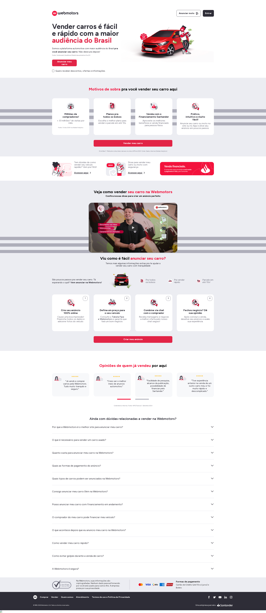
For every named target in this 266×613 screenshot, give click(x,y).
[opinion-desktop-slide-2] (142, 399)
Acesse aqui (81, 172)
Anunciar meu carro (64, 63)
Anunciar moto (186, 13)
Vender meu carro (133, 143)
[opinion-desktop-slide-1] (124, 399)
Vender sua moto (133, 22)
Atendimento (82, 597)
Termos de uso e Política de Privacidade (111, 597)
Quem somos (67, 597)
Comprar (44, 597)
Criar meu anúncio (133, 339)
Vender (54, 597)
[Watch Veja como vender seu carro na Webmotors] (133, 227)
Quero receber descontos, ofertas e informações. (80, 71)
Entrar (208, 13)
